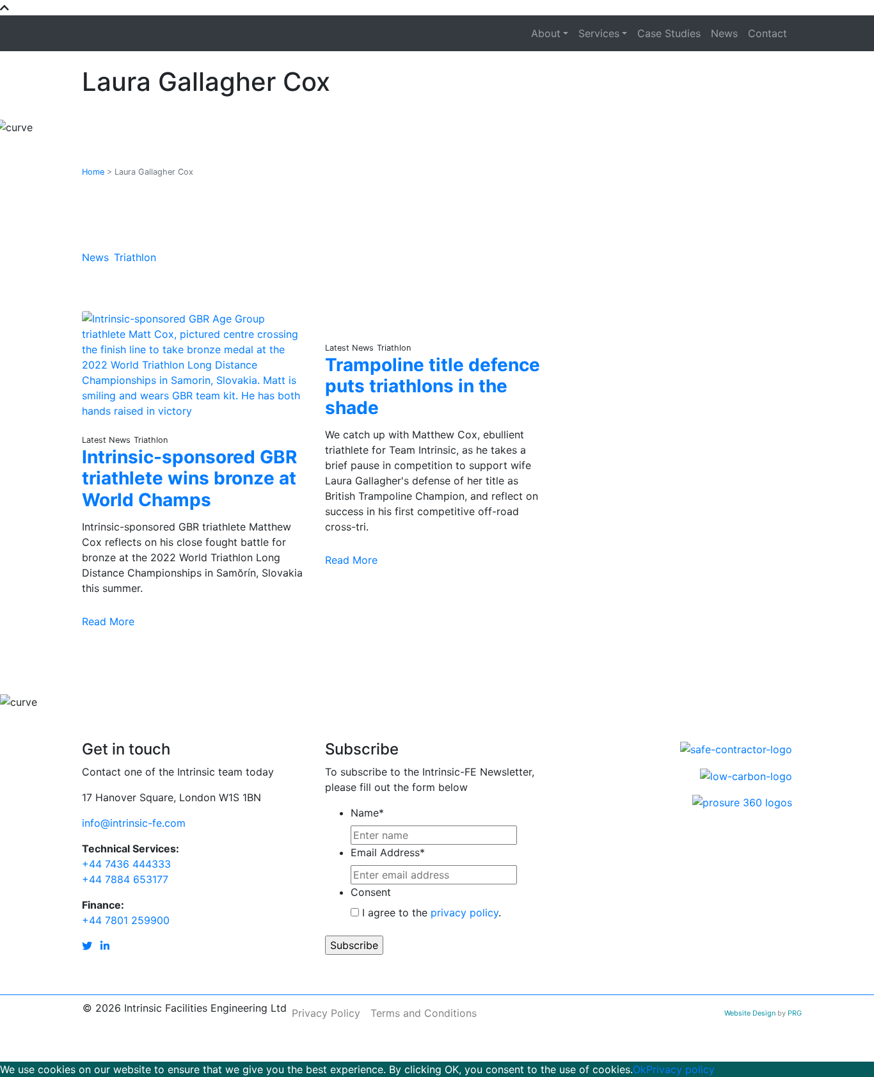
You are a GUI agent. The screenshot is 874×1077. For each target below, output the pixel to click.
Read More (108, 621)
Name (367, 812)
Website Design (750, 1013)
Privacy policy (680, 1069)
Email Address (388, 852)
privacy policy (464, 912)
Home (93, 172)
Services (598, 33)
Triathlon (135, 257)
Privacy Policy (326, 1013)
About (545, 33)
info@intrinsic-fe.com (134, 823)
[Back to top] (4, 7)
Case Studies (669, 33)
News (724, 33)
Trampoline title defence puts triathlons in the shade (432, 386)
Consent (371, 892)
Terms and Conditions (423, 1013)
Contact (767, 33)
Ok (639, 1069)
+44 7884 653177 (125, 879)
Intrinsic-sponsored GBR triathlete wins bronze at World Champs (189, 478)
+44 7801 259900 (126, 920)
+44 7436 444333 (126, 864)
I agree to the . (431, 912)
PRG (795, 1013)
